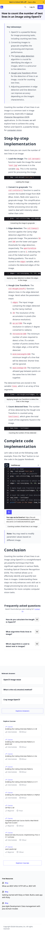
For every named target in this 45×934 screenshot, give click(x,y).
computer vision (14, 130)
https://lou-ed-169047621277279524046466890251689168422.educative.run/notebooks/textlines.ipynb (22, 519)
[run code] (9, 512)
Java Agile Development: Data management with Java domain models (21, 907)
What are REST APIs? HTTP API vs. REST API (19, 886)
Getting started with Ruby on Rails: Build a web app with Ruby (22, 896)
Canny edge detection (24, 56)
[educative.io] (1, 7)
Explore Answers (22, 711)
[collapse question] (37, 619)
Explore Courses (22, 863)
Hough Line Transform (21, 73)
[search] (25, 7)
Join (40, 7)
